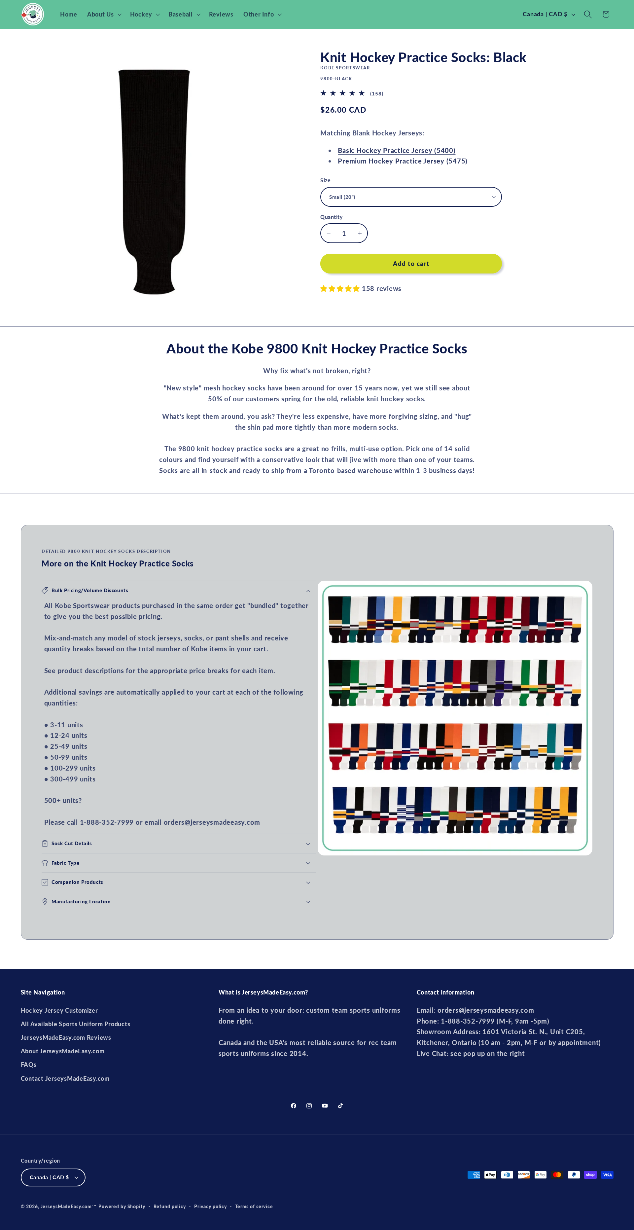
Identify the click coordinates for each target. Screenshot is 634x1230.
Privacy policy (210, 1206)
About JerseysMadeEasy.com (63, 1051)
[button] (103, 14)
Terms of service (254, 1206)
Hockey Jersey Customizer (59, 1010)
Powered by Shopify (121, 1206)
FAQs (29, 1064)
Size (325, 180)
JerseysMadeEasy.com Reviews (66, 1037)
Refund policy (170, 1206)
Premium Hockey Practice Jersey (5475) (403, 161)
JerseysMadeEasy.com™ (69, 1206)
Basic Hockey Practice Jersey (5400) (396, 150)
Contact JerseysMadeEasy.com (65, 1078)
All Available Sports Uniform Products (75, 1024)
